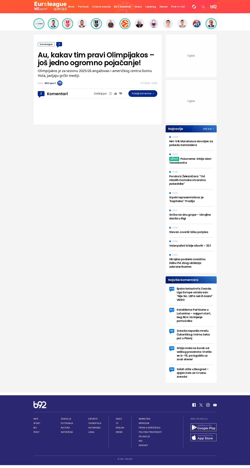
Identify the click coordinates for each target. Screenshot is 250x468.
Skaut (138, 6)
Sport (37, 423)
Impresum (144, 423)
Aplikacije (144, 436)
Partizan (83, 6)
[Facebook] (194, 405)
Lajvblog (150, 6)
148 (172, 348)
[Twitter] (201, 405)
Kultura (65, 427)
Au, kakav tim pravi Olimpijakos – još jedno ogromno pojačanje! (96, 59)
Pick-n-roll (178, 6)
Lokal (91, 432)
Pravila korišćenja (150, 427)
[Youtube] (215, 405)
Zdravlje (66, 418)
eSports (92, 418)
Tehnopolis (94, 423)
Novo (71, 6)
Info (36, 418)
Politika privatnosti (150, 432)
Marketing (145, 418)
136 (171, 369)
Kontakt (143, 445)
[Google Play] (203, 427)
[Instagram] (208, 405)
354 (172, 309)
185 (171, 330)
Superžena (67, 432)
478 (172, 288)
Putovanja (67, 423)
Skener (163, 6)
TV (117, 423)
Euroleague (46, 44)
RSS (141, 440)
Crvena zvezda (101, 6)
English (120, 427)
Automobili (94, 427)
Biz (35, 427)
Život (37, 432)
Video (119, 418)
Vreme (119, 432)
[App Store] (203, 438)
